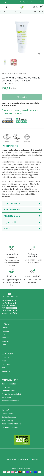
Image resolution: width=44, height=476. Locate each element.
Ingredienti (10, 222)
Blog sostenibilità (9, 384)
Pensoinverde (28, 468)
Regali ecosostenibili (10, 401)
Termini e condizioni (10, 427)
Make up (5, 341)
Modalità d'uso (12, 215)
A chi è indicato (12, 209)
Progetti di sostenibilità (11, 394)
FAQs (4, 361)
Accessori (6, 331)
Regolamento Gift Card (11, 424)
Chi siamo (6, 387)
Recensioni (6, 397)
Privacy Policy (7, 420)
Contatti (5, 357)
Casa (4, 334)
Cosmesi (5, 338)
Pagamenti (6, 364)
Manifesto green (8, 390)
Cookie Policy (7, 413)
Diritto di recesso (9, 417)
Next (40, 37)
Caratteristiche (12, 203)
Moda (4, 344)
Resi (3, 367)
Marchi (4, 327)
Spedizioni (6, 371)
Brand (7, 228)
